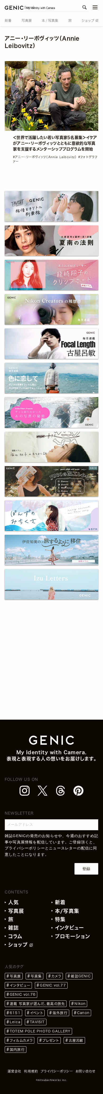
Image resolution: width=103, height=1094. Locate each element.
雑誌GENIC (81, 976)
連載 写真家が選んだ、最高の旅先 (37, 1003)
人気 (13, 902)
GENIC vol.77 (53, 985)
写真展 (16, 910)
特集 (60, 919)
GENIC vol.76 (23, 994)
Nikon (80, 1003)
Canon (83, 1013)
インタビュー (69, 927)
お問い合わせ (85, 1071)
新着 (60, 902)
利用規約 (31, 1071)
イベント (36, 1013)
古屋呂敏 (76, 1040)
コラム (15, 936)
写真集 (36, 976)
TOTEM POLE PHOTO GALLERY (40, 1031)
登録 (86, 869)
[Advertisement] (51, 668)
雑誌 (13, 927)
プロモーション (72, 936)
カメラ (57, 976)
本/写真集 (67, 910)
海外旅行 (60, 1013)
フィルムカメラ (21, 1040)
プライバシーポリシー (25, 848)
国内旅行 (17, 1049)
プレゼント (51, 1040)
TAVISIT (37, 1022)
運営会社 (15, 1071)
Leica (15, 1022)
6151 (15, 1013)
